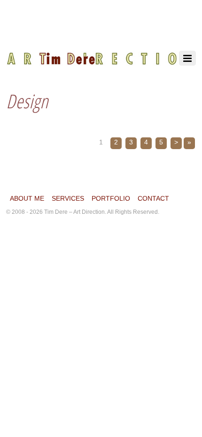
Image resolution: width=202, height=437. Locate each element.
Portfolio (111, 198)
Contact (153, 198)
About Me (27, 198)
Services (68, 198)
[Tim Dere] (100, 53)
